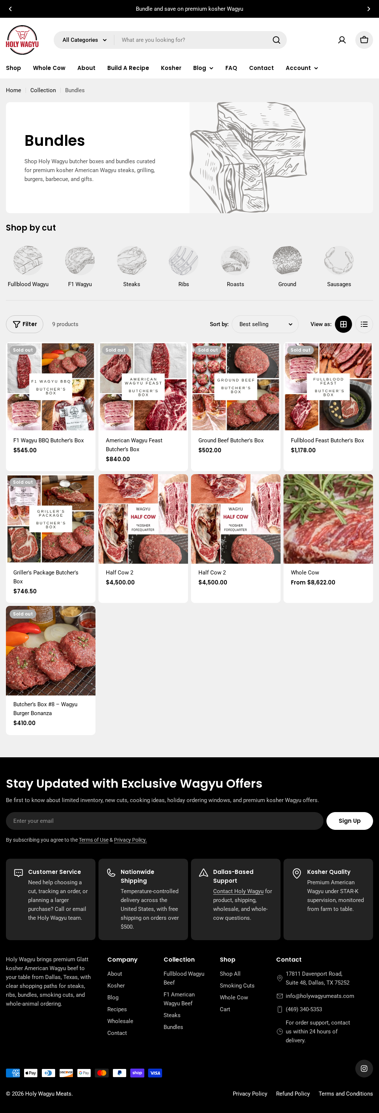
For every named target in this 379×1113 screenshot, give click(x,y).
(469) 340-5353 (304, 1009)
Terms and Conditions (346, 1093)
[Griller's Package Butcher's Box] (50, 519)
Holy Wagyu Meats (48, 1093)
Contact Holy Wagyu (238, 891)
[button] (10, 8)
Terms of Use (93, 840)
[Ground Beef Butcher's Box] (236, 387)
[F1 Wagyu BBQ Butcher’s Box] (50, 387)
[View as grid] (343, 324)
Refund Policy (293, 1093)
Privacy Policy (250, 1093)
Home (13, 90)
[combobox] (170, 40)
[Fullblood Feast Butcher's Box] (328, 387)
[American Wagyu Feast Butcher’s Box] (143, 387)
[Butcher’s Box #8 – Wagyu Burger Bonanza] (50, 650)
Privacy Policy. (130, 840)
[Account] (342, 40)
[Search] (276, 40)
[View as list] (364, 324)
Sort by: (219, 324)
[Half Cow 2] (143, 519)
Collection (43, 90)
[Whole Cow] (328, 519)
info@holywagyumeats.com (320, 996)
